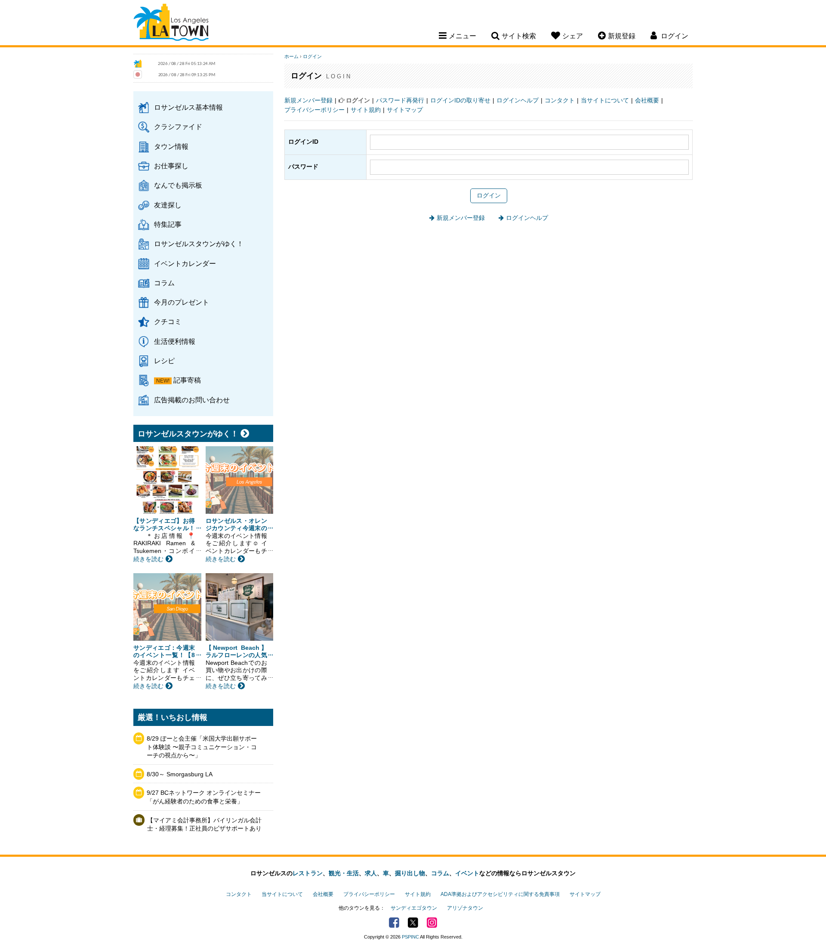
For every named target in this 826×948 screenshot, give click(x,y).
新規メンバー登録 (308, 100)
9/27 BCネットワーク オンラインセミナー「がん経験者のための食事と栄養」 (204, 797)
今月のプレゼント (181, 302)
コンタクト (560, 100)
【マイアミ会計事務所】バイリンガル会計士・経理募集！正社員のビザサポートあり (204, 824)
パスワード (303, 166)
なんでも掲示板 (178, 185)
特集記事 (168, 224)
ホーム (291, 56)
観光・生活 (344, 873)
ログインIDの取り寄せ (460, 100)
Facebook (394, 922)
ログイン (312, 56)
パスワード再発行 (400, 100)
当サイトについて (605, 100)
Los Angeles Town (171, 23)
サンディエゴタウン (414, 908)
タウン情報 (171, 146)
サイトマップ (405, 109)
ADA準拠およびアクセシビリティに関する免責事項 (500, 894)
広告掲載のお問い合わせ (192, 400)
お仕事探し (171, 166)
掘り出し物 (410, 873)
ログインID (303, 141)
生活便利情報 (174, 341)
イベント (467, 873)
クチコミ (168, 321)
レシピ (164, 360)
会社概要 (647, 100)
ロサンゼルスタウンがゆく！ (198, 243)
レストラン (308, 873)
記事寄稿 (187, 380)
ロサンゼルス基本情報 (188, 107)
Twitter (413, 922)
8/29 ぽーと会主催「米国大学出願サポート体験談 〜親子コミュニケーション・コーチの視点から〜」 (202, 747)
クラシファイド (178, 126)
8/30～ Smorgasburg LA (180, 774)
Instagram (432, 922)
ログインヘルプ (517, 100)
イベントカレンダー (185, 263)
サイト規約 (366, 109)
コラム (164, 283)
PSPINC (410, 936)
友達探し (168, 205)
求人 (371, 873)
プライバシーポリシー (314, 109)
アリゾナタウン (465, 908)
